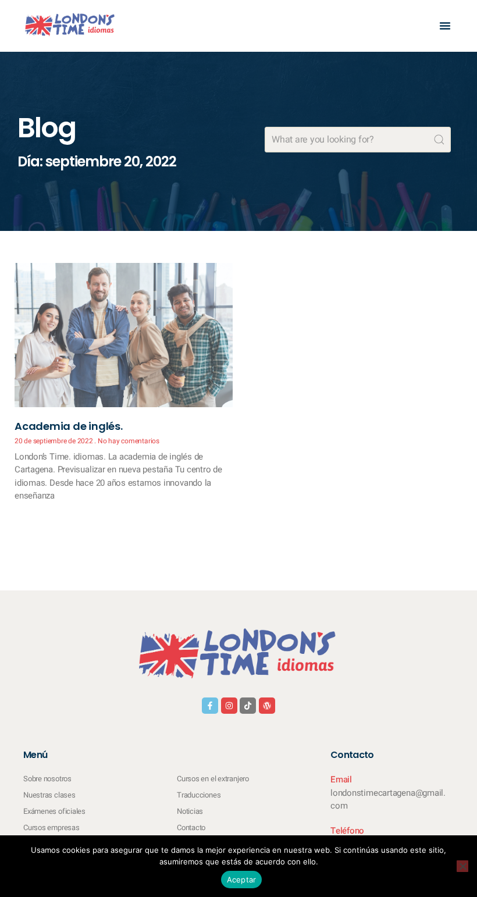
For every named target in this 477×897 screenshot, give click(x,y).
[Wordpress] (267, 705)
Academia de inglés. (69, 426)
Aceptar (242, 879)
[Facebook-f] (210, 705)
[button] (445, 25)
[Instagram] (229, 705)
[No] (462, 866)
